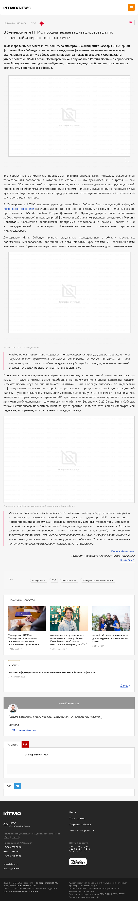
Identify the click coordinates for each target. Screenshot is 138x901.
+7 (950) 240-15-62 (12, 855)
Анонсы (14, 665)
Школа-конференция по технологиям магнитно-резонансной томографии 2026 (51, 672)
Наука (72, 812)
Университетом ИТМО (47, 882)
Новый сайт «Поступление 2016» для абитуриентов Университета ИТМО (110, 638)
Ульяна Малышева (122, 551)
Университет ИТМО (36, 754)
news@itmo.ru (27, 730)
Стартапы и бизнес (80, 824)
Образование (77, 818)
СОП (54, 580)
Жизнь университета (81, 830)
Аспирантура (38, 580)
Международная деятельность (98, 580)
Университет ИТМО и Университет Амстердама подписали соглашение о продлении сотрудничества (23, 640)
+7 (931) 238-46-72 (12, 851)
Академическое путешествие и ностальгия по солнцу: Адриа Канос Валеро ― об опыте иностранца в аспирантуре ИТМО (68, 640)
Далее (124, 685)
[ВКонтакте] (130, 22)
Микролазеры (69, 580)
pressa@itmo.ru (12, 868)
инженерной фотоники (19, 209)
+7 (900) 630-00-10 (12, 847)
